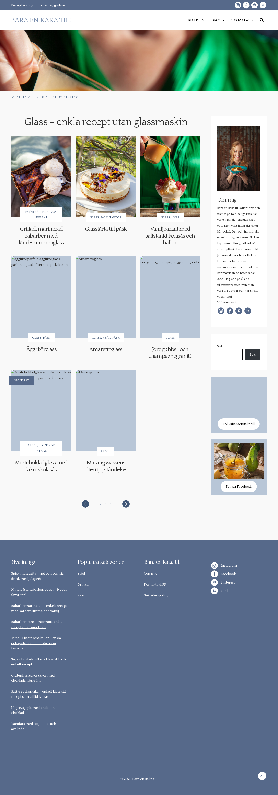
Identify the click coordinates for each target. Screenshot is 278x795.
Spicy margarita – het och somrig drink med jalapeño (37, 576)
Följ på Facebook (239, 486)
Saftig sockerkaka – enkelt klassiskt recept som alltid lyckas (38, 694)
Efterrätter (35, 212)
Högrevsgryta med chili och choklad (33, 710)
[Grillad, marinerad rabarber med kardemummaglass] (41, 176)
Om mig (150, 573)
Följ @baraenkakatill (239, 424)
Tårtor (115, 217)
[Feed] (262, 5)
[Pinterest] (254, 5)
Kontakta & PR (155, 584)
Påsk (104, 217)
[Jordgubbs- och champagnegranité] (170, 297)
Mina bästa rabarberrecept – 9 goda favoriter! (39, 592)
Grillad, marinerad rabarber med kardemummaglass (41, 236)
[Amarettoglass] (105, 297)
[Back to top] (262, 776)
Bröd (81, 573)
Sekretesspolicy (156, 595)
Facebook (228, 574)
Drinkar (84, 584)
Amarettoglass (105, 349)
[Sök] (262, 20)
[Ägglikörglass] (41, 297)
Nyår (176, 217)
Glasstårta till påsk (106, 229)
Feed (224, 591)
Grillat (41, 217)
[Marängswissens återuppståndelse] (105, 410)
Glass (52, 212)
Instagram (228, 565)
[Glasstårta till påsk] (105, 176)
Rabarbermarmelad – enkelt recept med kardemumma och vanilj (39, 608)
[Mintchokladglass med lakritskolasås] (41, 410)
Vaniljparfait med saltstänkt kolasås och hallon (170, 236)
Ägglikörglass (41, 349)
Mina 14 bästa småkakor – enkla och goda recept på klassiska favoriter (36, 643)
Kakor (82, 595)
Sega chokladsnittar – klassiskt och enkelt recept (38, 662)
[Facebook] (246, 5)
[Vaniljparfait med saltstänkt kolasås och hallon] (170, 176)
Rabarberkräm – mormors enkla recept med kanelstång (36, 624)
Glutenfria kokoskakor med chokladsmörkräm (33, 678)
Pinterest (227, 582)
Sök (220, 346)
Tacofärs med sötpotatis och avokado (33, 726)
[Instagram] (237, 5)
